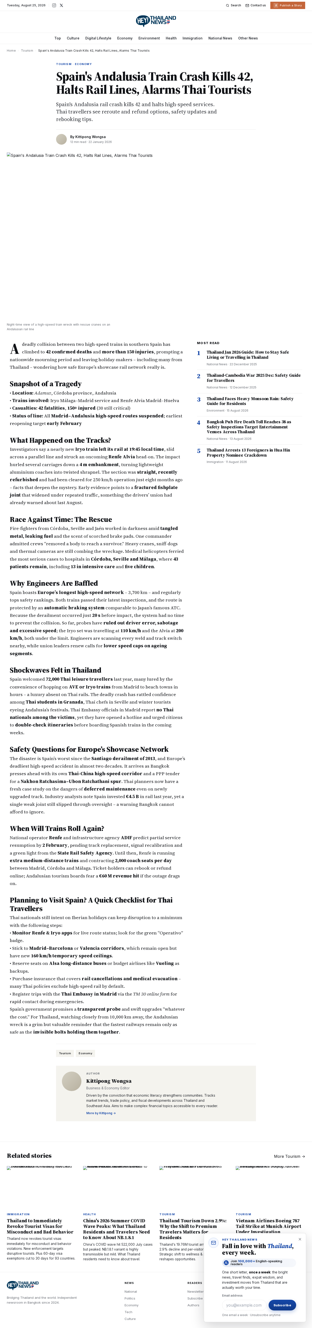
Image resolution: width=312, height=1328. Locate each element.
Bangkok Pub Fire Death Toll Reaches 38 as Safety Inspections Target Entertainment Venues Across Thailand (249, 427)
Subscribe (195, 1298)
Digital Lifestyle (98, 38)
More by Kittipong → (101, 1113)
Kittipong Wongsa (90, 137)
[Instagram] (54, 5)
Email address (232, 1295)
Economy (125, 38)
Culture (73, 38)
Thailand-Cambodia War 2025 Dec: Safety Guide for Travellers (254, 377)
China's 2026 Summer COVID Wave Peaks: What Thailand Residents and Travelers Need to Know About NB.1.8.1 (116, 1229)
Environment (149, 38)
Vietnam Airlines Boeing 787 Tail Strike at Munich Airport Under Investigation (268, 1226)
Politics (130, 1298)
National (131, 1291)
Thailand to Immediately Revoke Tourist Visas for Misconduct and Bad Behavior (40, 1226)
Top (57, 38)
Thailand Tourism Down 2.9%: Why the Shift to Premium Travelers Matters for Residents (192, 1229)
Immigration (193, 38)
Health (171, 38)
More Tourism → (289, 1156)
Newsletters (196, 1291)
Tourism (27, 50)
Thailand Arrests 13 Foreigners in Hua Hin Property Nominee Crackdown (248, 452)
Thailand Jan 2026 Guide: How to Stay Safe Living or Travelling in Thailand (248, 354)
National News (220, 38)
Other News (248, 38)
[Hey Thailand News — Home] (156, 21)
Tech (128, 1312)
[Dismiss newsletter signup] (299, 1239)
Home (11, 50)
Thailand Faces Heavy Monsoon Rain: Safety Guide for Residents (250, 401)
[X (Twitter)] (61, 5)
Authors (193, 1305)
